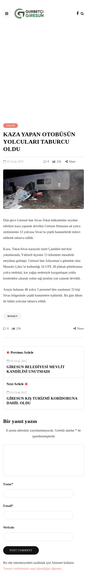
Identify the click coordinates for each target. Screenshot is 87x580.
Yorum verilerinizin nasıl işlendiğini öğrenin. (32, 568)
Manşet (12, 316)
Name (8, 484)
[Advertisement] (43, 70)
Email (8, 506)
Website (8, 527)
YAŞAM (10, 125)
